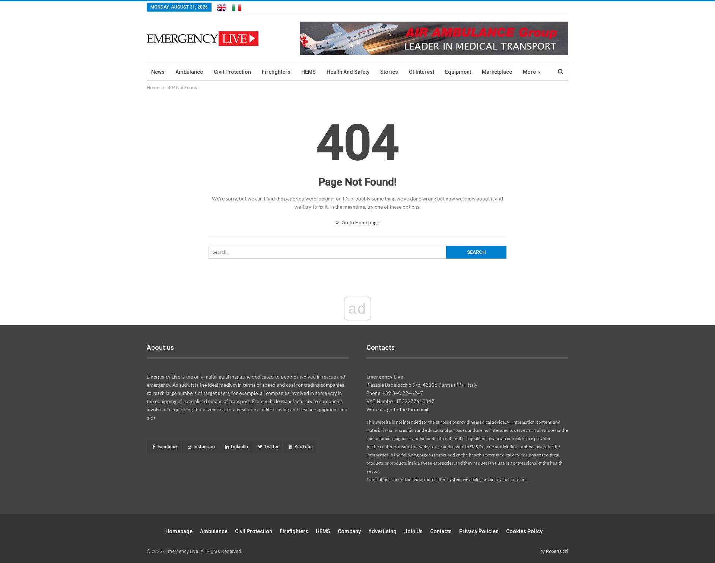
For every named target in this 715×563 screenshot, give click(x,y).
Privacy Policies (479, 531)
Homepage (179, 531)
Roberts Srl (557, 551)
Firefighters (276, 72)
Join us (413, 531)
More (529, 72)
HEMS (308, 72)
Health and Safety (348, 72)
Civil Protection (232, 72)
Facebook (168, 446)
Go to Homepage (359, 222)
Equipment (458, 72)
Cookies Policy (524, 531)
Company (349, 531)
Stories (389, 72)
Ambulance (189, 72)
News (158, 72)
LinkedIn (239, 446)
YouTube (304, 446)
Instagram (204, 446)
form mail (418, 409)
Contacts (441, 531)
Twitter (271, 446)
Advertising (382, 531)
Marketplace (497, 72)
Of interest (421, 72)
